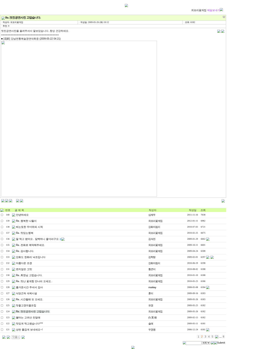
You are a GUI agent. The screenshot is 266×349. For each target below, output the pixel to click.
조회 (203, 210)
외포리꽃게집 (205, 10)
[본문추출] (224, 17)
